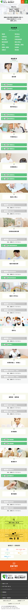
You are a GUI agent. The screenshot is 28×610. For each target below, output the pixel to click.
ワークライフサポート (7, 589)
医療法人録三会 (6, 600)
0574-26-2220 (6, 607)
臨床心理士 (4, 39)
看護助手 (4, 49)
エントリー (5, 595)
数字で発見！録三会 (7, 586)
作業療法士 (4, 36)
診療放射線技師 (18, 39)
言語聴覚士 (17, 36)
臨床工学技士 (18, 42)
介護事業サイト (20, 600)
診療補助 (17, 47)
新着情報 (4, 592)
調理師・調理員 (5, 47)
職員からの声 (5, 583)
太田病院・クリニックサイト (13, 603)
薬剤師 (3, 34)
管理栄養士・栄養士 (19, 44)
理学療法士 (17, 34)
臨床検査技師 (5, 42)
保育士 (3, 44)
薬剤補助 (17, 49)
